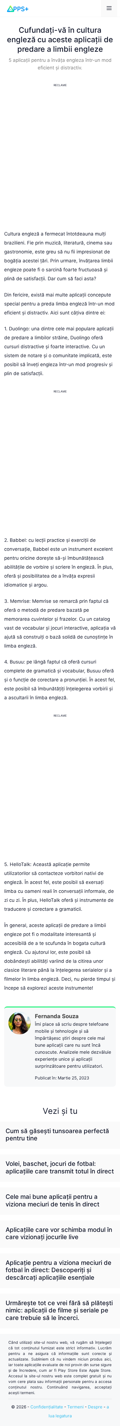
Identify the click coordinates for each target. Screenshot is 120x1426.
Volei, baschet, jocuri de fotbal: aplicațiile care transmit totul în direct (60, 1167)
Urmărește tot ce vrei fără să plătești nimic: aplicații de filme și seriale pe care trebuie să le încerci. (59, 1310)
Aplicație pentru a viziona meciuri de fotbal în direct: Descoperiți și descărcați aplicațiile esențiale (58, 1270)
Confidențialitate (46, 1406)
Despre (95, 1406)
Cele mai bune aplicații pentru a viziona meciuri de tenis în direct (52, 1200)
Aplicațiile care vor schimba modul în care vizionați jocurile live (59, 1233)
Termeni (75, 1406)
